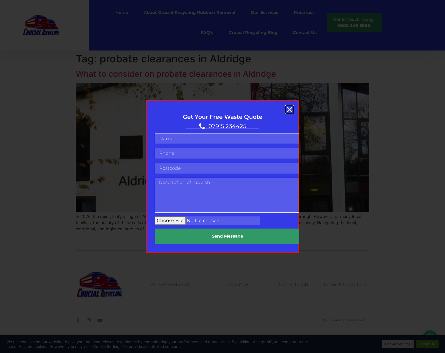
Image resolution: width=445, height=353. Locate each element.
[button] (289, 109)
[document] (222, 176)
